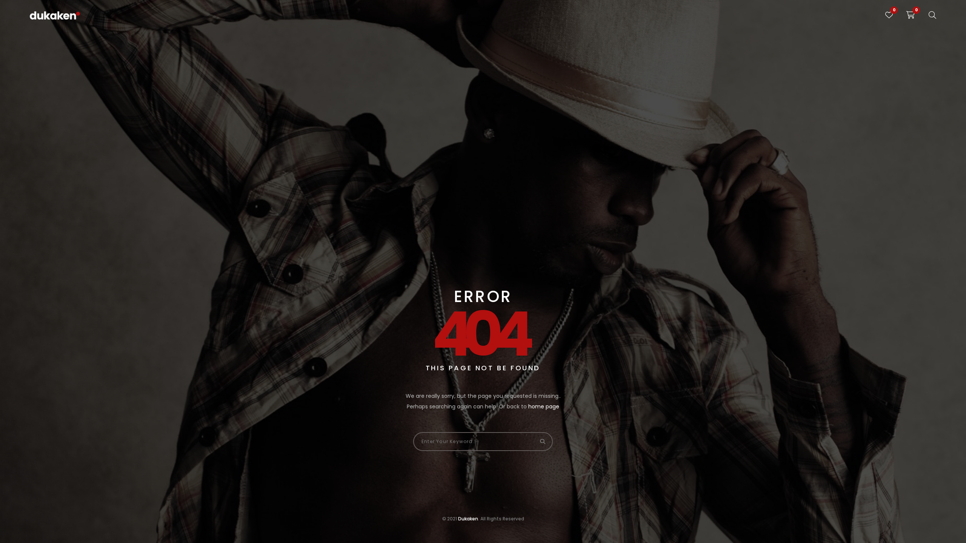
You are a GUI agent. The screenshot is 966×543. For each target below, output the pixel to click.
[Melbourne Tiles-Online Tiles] (55, 15)
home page (543, 406)
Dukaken (468, 518)
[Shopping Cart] (910, 15)
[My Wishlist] (889, 15)
